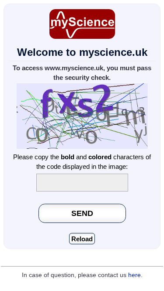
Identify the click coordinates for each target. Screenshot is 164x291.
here (134, 275)
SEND (82, 213)
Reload (82, 239)
